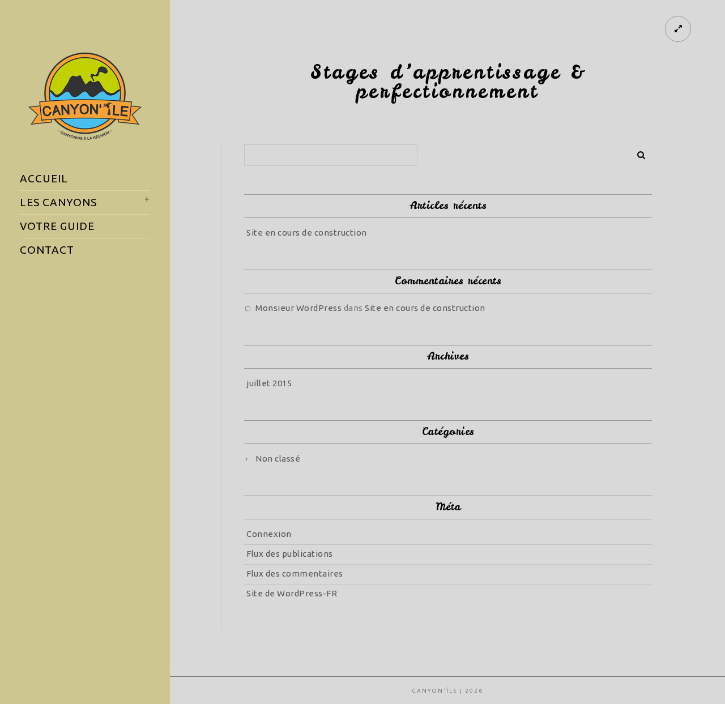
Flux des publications (289, 553)
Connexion (269, 534)
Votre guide (57, 226)
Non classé (277, 458)
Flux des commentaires (294, 573)
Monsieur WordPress (298, 308)
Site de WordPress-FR (291, 593)
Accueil (44, 178)
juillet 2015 (269, 383)
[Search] (637, 153)
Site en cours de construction (306, 232)
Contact (47, 250)
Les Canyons (58, 202)
